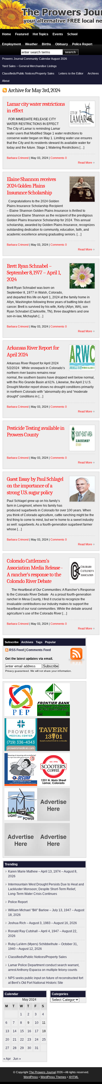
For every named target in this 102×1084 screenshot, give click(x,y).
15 (22, 1031)
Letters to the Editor (71, 73)
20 (7, 1039)
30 (29, 1048)
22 (22, 1039)
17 (36, 1031)
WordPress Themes (53, 1076)
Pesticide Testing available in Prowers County (35, 431)
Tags (39, 642)
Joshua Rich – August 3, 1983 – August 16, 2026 (42, 923)
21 (14, 1039)
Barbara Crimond (18, 157)
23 (29, 1039)
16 (29, 1031)
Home (6, 34)
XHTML (73, 1076)
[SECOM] (20, 785)
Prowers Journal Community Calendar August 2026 (34, 58)
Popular (50, 642)
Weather (31, 44)
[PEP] (20, 715)
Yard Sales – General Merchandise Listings (29, 66)
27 (7, 1048)
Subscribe (12, 642)
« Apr (7, 1059)
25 (44, 1039)
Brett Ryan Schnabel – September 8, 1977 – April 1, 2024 (33, 273)
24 (36, 1039)
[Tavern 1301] (53, 750)
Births (46, 44)
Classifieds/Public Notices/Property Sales (28, 73)
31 (36, 1048)
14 (14, 1031)
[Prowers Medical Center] (20, 750)
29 (22, 1048)
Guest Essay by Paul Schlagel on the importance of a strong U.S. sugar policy (35, 486)
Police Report (82, 44)
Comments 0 (58, 157)
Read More (85, 162)
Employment (11, 44)
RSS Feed (16, 650)
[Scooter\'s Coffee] (53, 785)
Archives (93, 73)
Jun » (17, 1059)
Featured (22, 34)
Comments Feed (38, 650)
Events (58, 34)
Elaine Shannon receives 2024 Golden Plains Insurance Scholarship (31, 186)
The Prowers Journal (42, 1072)
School (72, 34)
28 (14, 1048)
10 (36, 1023)
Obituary (61, 44)
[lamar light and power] (20, 819)
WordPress (31, 1076)
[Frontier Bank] (53, 715)
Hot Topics (40, 34)
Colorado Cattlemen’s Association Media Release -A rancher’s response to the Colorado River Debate (35, 571)
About (5, 80)
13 (7, 1031)
